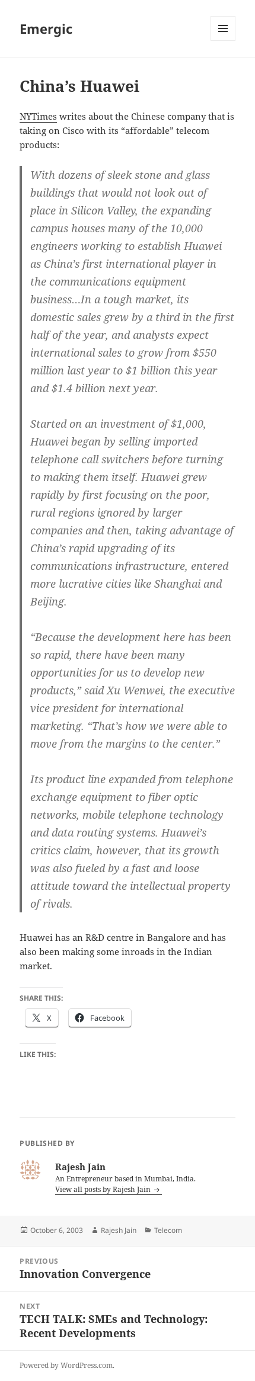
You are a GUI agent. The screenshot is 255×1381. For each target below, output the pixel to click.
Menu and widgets (223, 40)
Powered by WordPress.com (66, 1365)
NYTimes (38, 116)
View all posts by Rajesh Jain (103, 1189)
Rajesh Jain (118, 1230)
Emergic (46, 28)
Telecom (168, 1230)
